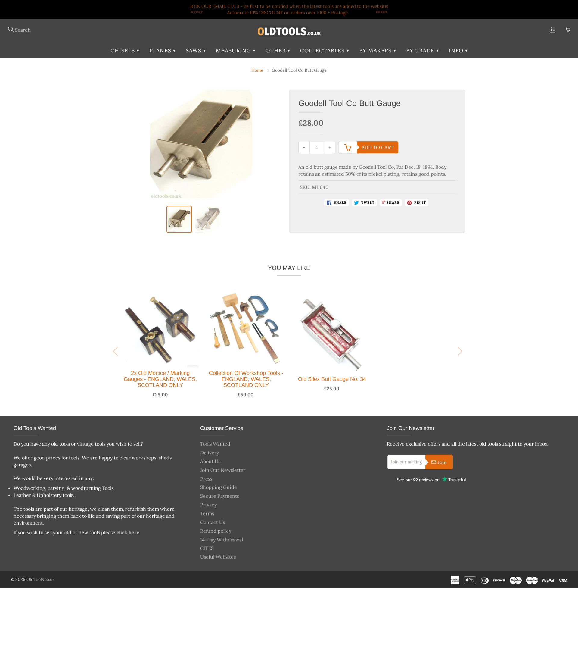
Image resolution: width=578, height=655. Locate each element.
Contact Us (212, 522)
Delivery (209, 453)
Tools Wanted (215, 444)
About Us (210, 461)
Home (257, 70)
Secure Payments (219, 496)
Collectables (323, 50)
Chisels (123, 50)
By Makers (376, 50)
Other (276, 50)
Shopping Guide (218, 487)
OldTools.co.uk (40, 579)
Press (206, 479)
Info (457, 50)
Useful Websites (218, 557)
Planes (161, 50)
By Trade (421, 50)
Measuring (234, 50)
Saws (194, 50)
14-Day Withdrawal (221, 540)
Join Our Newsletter (222, 470)
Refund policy (215, 531)
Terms (207, 513)
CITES (207, 548)
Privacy (208, 505)
